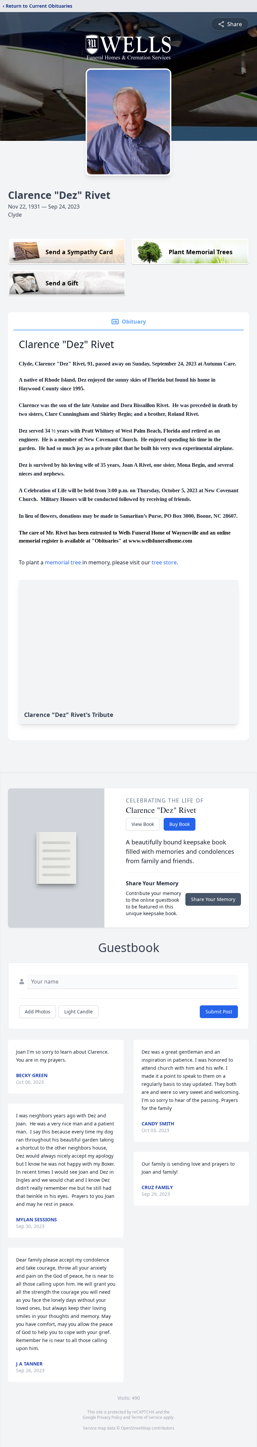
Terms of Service (146, 1417)
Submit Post (218, 1011)
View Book (143, 824)
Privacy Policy (109, 1417)
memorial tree (63, 562)
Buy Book (179, 824)
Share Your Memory (213, 899)
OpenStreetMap (136, 1428)
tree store (164, 562)
